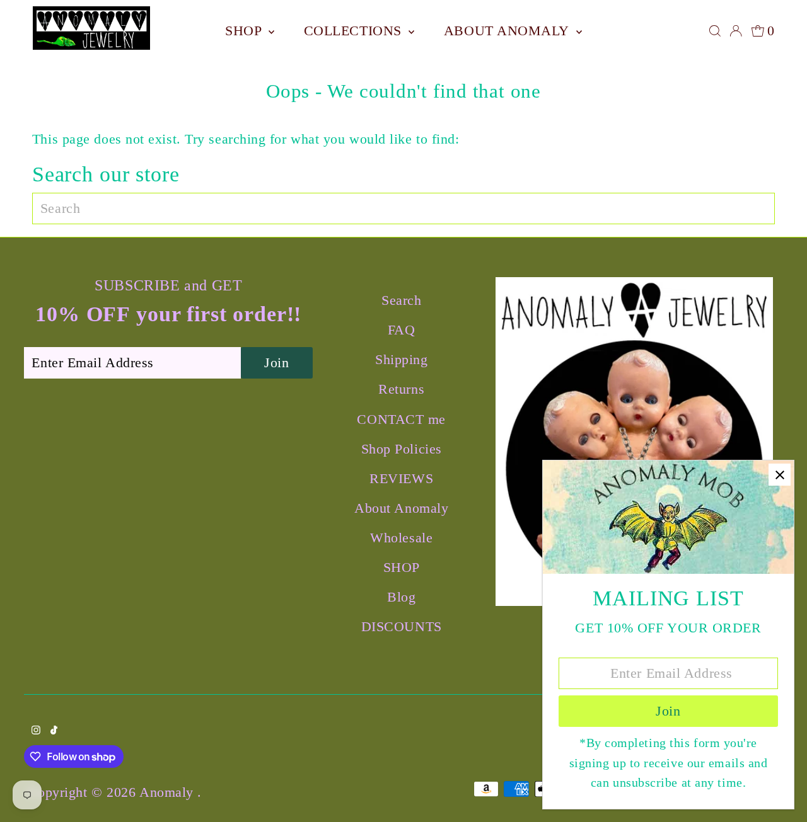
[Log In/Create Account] (735, 31)
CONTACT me (401, 419)
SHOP (245, 30)
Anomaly (168, 792)
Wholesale (401, 537)
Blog (401, 597)
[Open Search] (715, 31)
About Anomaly (508, 30)
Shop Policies (401, 449)
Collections (355, 30)
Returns (401, 389)
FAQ (401, 330)
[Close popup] (780, 475)
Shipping (401, 359)
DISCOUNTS (401, 626)
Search (401, 300)
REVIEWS (401, 478)
